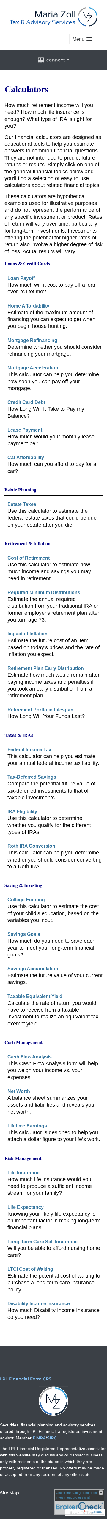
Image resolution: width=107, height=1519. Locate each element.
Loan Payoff (21, 278)
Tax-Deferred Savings (31, 777)
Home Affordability (28, 305)
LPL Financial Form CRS (25, 1379)
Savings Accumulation (32, 968)
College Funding (26, 899)
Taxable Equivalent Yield (34, 996)
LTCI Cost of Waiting (30, 1269)
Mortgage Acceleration (32, 367)
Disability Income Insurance (38, 1303)
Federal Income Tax (29, 749)
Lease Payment (24, 430)
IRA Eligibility (22, 811)
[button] (82, 39)
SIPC (52, 1438)
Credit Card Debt (26, 402)
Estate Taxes (21, 504)
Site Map (9, 1492)
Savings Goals (23, 934)
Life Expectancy (25, 1207)
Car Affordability (25, 457)
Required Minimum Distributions (43, 592)
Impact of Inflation (27, 633)
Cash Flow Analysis (29, 1056)
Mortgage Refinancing (32, 340)
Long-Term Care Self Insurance (42, 1241)
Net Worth (18, 1091)
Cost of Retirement (28, 557)
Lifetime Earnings (27, 1125)
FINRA (39, 1438)
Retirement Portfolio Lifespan (40, 709)
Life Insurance (23, 1172)
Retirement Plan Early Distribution (45, 668)
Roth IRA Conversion (31, 846)
